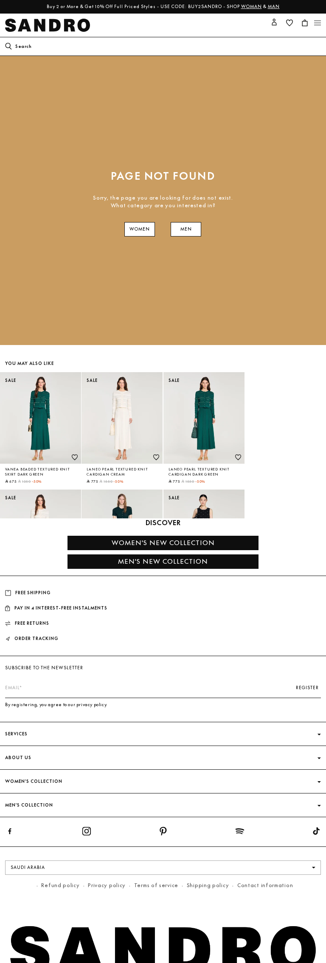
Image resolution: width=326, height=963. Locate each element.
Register (307, 687)
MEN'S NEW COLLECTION (163, 561)
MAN (274, 6)
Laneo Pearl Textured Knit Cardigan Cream (117, 471)
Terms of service (156, 885)
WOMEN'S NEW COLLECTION (163, 543)
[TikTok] (316, 833)
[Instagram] (86, 833)
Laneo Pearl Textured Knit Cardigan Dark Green (199, 471)
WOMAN (251, 6)
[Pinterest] (163, 833)
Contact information (265, 885)
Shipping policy (208, 885)
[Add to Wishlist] (74, 457)
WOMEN (139, 229)
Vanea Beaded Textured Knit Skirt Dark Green (37, 471)
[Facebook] (9, 833)
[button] (304, 23)
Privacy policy (107, 885)
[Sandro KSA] (49, 25)
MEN (186, 229)
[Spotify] (239, 833)
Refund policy (60, 885)
